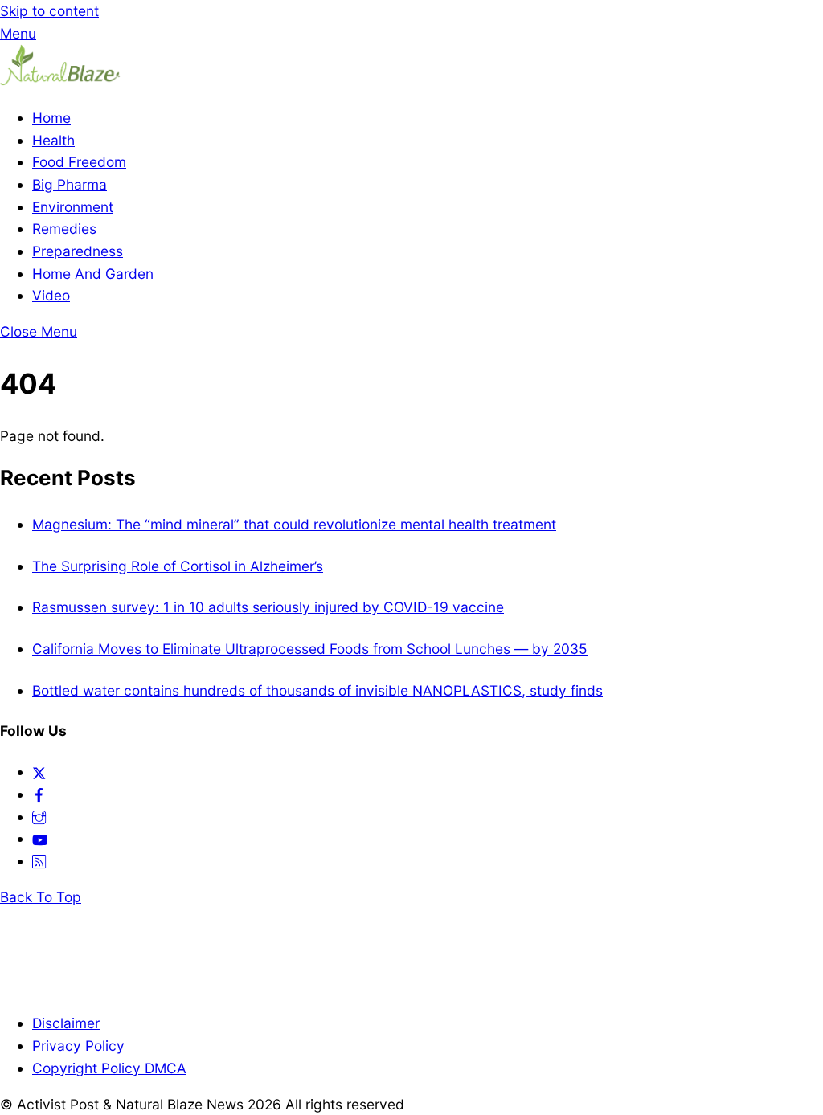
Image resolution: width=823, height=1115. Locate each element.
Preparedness (77, 251)
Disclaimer (66, 1023)
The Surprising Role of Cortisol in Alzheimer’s (177, 566)
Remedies (64, 228)
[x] (39, 771)
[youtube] (39, 838)
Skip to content (49, 10)
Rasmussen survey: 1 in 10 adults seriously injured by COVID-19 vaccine (268, 606)
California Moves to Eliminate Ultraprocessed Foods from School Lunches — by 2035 (310, 648)
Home (51, 117)
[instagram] (39, 816)
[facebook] (39, 794)
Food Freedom (79, 161)
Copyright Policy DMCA (109, 1068)
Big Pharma (69, 184)
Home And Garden (93, 273)
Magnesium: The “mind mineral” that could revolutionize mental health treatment (294, 524)
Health (53, 140)
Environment (72, 206)
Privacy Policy (78, 1045)
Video (51, 295)
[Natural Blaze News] (60, 81)
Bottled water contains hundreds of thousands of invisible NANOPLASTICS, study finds (317, 690)
